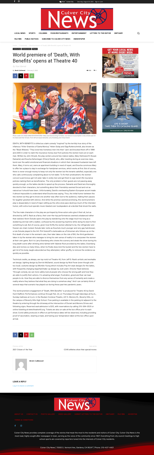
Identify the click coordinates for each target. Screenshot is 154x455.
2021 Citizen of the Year (22, 350)
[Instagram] (21, 425)
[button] (138, 33)
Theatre (35, 49)
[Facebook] (15, 75)
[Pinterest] (26, 75)
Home (15, 45)
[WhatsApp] (31, 75)
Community (23, 45)
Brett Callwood (20, 70)
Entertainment (26, 49)
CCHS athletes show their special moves (80, 350)
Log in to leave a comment (23, 386)
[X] (20, 75)
